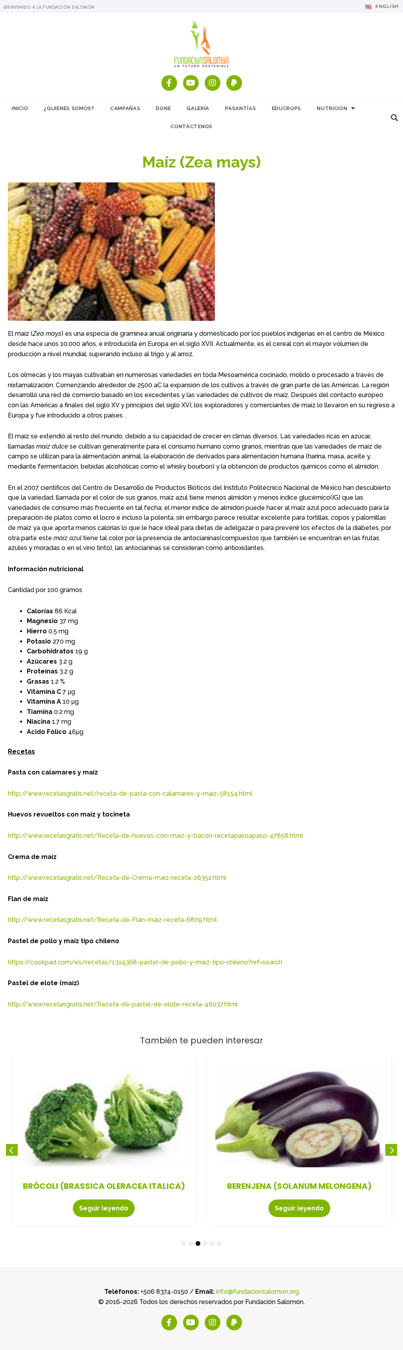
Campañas (125, 108)
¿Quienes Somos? (69, 108)
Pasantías (240, 108)
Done (163, 108)
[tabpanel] (104, 1138)
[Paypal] (234, 83)
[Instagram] (212, 83)
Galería (198, 108)
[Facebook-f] (169, 83)
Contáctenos (191, 126)
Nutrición (332, 108)
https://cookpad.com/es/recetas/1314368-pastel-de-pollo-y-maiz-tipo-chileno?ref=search (145, 962)
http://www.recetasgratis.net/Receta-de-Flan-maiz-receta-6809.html (112, 919)
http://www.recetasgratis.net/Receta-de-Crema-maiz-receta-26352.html (117, 877)
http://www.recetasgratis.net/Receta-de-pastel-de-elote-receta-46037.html (123, 1004)
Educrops (286, 108)
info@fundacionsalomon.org (257, 1291)
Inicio (20, 108)
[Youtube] (191, 83)
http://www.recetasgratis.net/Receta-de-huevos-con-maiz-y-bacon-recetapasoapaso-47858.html (155, 835)
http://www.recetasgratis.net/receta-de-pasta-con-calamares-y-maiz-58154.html (130, 793)
